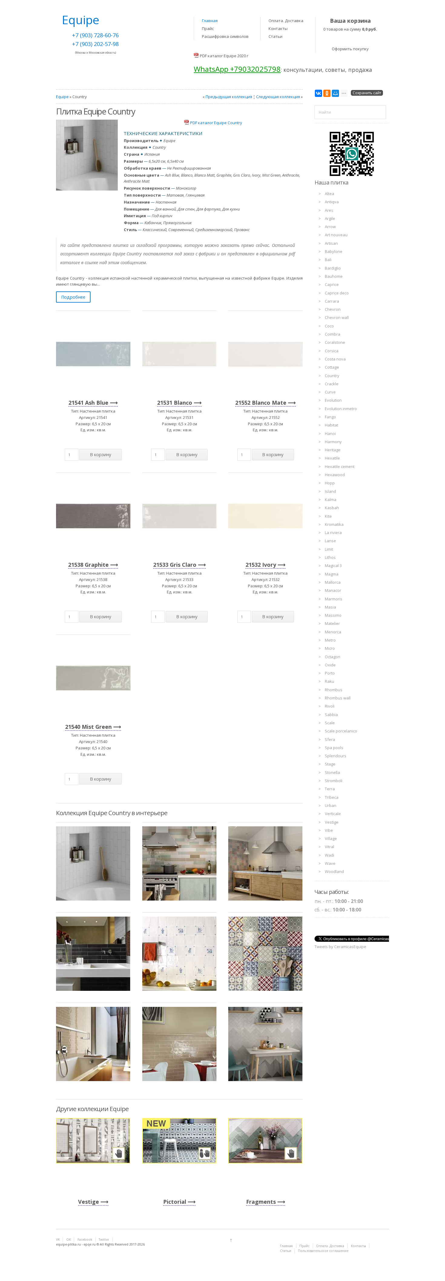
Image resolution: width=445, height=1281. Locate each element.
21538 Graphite (88, 564)
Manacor (333, 590)
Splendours (335, 755)
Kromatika (334, 524)
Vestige (88, 1201)
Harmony (333, 441)
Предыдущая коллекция (229, 96)
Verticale (333, 813)
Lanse (330, 540)
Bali (328, 259)
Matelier (332, 623)
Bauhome (334, 276)
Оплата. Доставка (286, 20)
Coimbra (332, 334)
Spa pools (334, 747)
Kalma (330, 499)
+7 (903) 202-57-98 (95, 44)
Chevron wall (337, 317)
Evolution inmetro (341, 408)
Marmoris (333, 599)
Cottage (332, 367)
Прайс (208, 28)
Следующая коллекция (278, 96)
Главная (210, 20)
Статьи (275, 36)
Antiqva (332, 201)
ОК (68, 1239)
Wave (330, 863)
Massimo (333, 615)
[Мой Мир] (335, 93)
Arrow (330, 226)
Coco (329, 326)
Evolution (333, 400)
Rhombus (333, 689)
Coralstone (335, 342)
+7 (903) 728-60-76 (95, 35)
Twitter (104, 1239)
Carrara (332, 301)
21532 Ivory (261, 564)
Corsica (331, 350)
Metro (330, 640)
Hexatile (332, 458)
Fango (330, 417)
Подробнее (73, 297)
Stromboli (333, 780)
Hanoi (330, 433)
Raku (329, 681)
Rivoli (330, 706)
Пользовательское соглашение (323, 1251)
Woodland (334, 871)
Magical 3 (333, 565)
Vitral (329, 846)
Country (332, 375)
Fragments (261, 1201)
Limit (329, 549)
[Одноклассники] (327, 93)
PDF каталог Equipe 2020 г (224, 55)
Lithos (330, 557)
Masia (330, 607)
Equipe (62, 96)
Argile (330, 218)
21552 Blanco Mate (260, 402)
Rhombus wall (338, 698)
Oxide (330, 665)
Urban (330, 805)
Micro (330, 648)
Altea (329, 193)
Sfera (330, 739)
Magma (331, 574)
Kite (328, 516)
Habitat (331, 425)
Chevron (333, 309)
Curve (330, 392)
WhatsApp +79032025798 (237, 69)
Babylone (333, 251)
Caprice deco (337, 293)
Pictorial (174, 1201)
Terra (330, 788)
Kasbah (332, 507)
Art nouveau (336, 234)
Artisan (331, 243)
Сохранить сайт (367, 92)
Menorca (333, 632)
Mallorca (333, 582)
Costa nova (335, 359)
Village (331, 838)
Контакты (278, 28)
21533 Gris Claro (174, 564)
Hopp (330, 483)
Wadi (329, 855)
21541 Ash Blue (88, 402)
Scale (330, 722)
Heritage (333, 450)
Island (330, 491)
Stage (330, 764)
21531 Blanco (174, 402)
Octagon (332, 656)
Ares (329, 210)
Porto (330, 673)
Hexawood (335, 474)
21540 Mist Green (88, 726)
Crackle (331, 384)
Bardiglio (333, 268)
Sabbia (331, 714)
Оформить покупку (350, 48)
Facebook (84, 1239)
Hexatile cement (339, 466)
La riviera (333, 532)
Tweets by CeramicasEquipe (340, 946)
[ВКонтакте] (318, 93)
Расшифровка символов (225, 36)
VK (58, 1239)
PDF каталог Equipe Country (216, 122)
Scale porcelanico (341, 731)
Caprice (332, 284)
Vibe (329, 830)
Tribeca (331, 797)
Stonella (332, 772)
